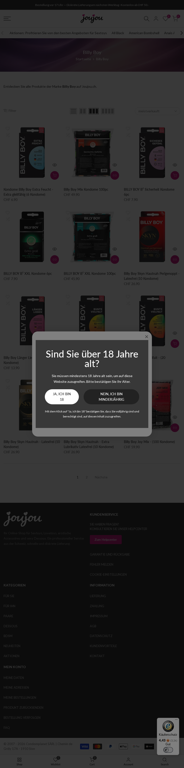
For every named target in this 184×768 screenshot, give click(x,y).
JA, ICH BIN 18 (62, 397)
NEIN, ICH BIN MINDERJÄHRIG (111, 397)
